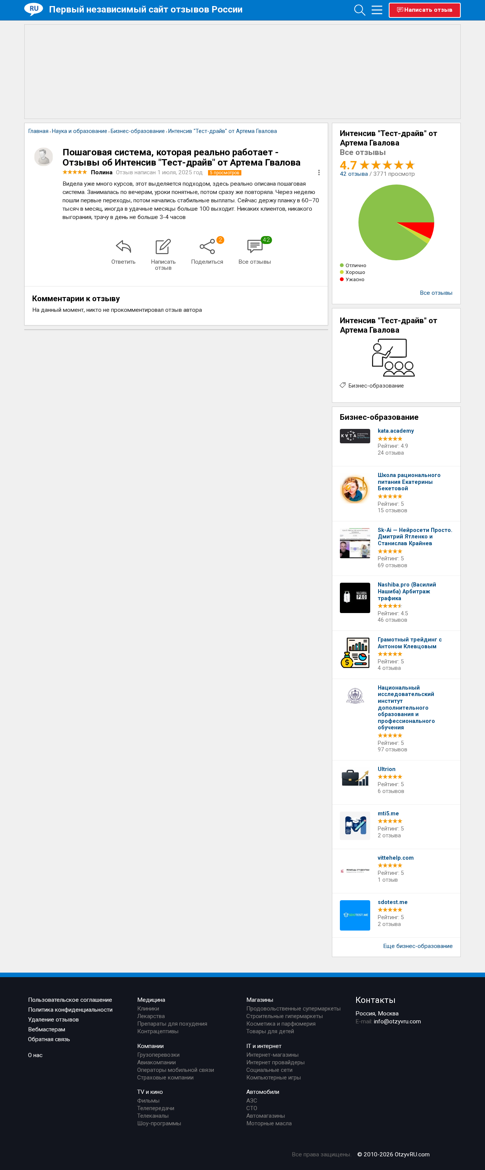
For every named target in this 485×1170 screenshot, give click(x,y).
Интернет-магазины (272, 1054)
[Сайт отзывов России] (36, 10)
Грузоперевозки (158, 1054)
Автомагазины (265, 1115)
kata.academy (396, 431)
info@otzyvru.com (397, 1021)
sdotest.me (393, 902)
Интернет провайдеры (275, 1062)
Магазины (260, 999)
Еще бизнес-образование (418, 946)
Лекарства (151, 1016)
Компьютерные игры (273, 1077)
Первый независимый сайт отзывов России (145, 9)
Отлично (356, 265)
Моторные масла (269, 1123)
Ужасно (355, 279)
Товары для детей (270, 1031)
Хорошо (355, 272)
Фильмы (148, 1100)
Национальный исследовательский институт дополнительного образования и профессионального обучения (406, 708)
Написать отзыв (428, 9)
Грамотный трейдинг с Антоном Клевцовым (410, 643)
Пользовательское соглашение (70, 999)
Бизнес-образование (376, 385)
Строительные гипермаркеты (284, 1016)
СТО (251, 1108)
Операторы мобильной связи (175, 1070)
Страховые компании (165, 1077)
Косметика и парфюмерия (281, 1023)
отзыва (354, 173)
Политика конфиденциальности (70, 1009)
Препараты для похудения (172, 1023)
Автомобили (262, 1092)
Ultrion (387, 769)
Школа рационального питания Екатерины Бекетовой (409, 482)
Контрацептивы (157, 1031)
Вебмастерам (46, 1029)
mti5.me (388, 813)
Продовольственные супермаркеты (293, 1008)
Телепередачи (155, 1108)
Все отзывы (436, 292)
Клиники (148, 1008)
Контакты (375, 1000)
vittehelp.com (396, 858)
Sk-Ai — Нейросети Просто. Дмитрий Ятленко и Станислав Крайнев (415, 537)
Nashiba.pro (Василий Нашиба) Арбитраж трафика (407, 591)
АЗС (251, 1100)
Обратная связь (49, 1039)
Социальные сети (269, 1070)
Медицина (151, 999)
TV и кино (150, 1092)
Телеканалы (153, 1115)
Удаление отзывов (53, 1019)
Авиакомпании (156, 1062)
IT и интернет (264, 1046)
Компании (150, 1046)
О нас (35, 1055)
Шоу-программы (159, 1123)
